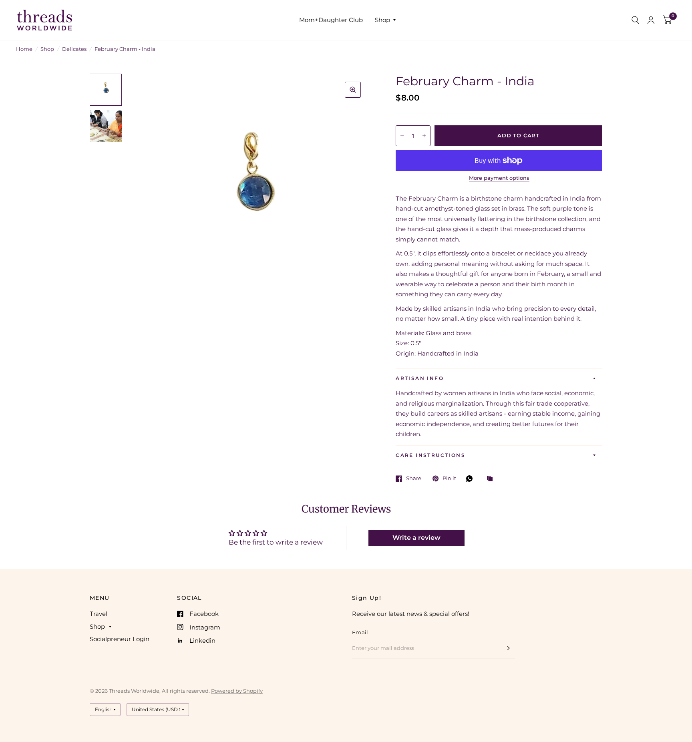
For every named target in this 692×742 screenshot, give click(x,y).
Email (360, 632)
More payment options (499, 178)
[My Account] (651, 20)
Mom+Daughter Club (331, 20)
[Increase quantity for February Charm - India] (424, 136)
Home (24, 49)
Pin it (449, 478)
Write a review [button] (416, 537)
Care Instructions (430, 455)
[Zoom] (353, 90)
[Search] (635, 20)
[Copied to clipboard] (492, 479)
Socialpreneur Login (119, 639)
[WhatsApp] (471, 478)
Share (413, 478)
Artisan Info (420, 378)
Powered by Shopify (237, 691)
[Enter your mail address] (507, 647)
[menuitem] (331, 20)
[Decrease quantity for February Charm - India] (402, 136)
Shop (382, 20)
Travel (98, 613)
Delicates (74, 49)
